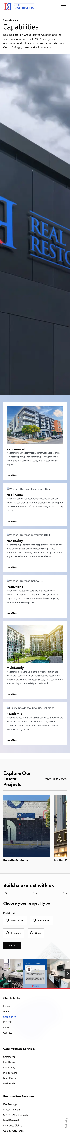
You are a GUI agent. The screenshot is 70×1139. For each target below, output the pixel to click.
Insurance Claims (12, 1125)
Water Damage (11, 1109)
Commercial (9, 1057)
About (6, 1011)
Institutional (10, 1073)
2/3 (35, 893)
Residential (9, 1083)
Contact (7, 1033)
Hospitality (9, 1067)
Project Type (9, 912)
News (6, 1027)
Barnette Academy (15, 860)
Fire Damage (10, 1104)
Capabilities (9, 1017)
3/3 (65, 893)
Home (6, 1006)
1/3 (5, 893)
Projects (7, 1022)
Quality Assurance (13, 1131)
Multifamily (9, 1078)
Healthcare (9, 1062)
